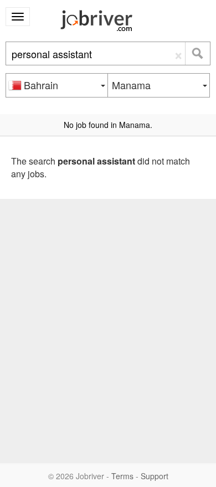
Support (154, 475)
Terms (122, 475)
